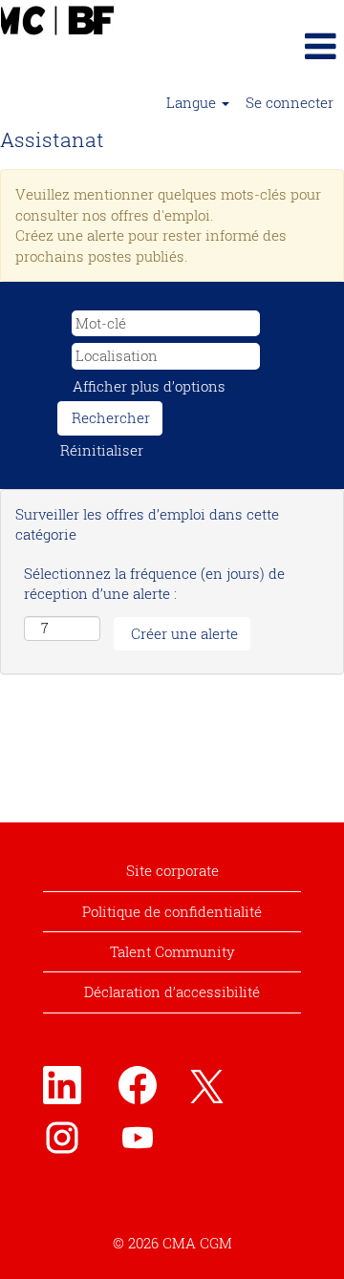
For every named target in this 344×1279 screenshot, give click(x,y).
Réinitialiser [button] (101, 449)
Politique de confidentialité (172, 911)
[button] (286, 46)
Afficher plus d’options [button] (149, 385)
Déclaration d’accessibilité (172, 991)
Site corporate (172, 870)
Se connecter (289, 102)
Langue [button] (193, 102)
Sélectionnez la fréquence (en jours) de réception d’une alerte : (154, 583)
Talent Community (172, 951)
